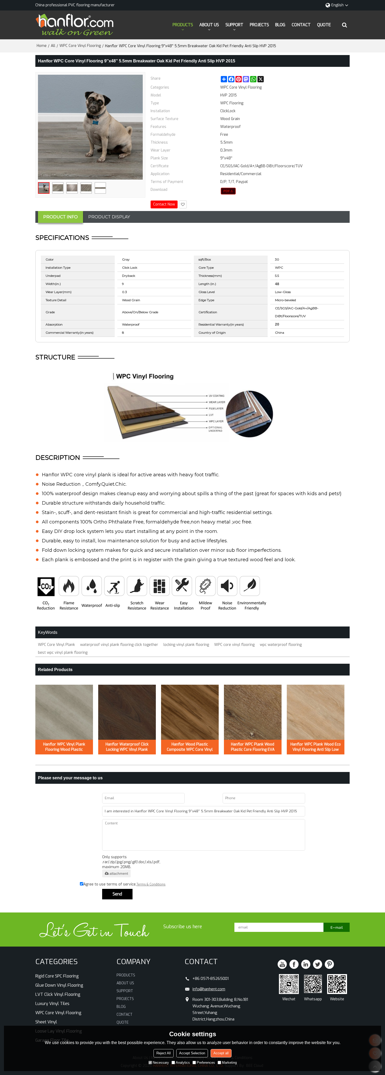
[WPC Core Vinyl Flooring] (228, 191)
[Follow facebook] (294, 964)
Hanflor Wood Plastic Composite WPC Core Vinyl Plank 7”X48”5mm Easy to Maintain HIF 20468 (190, 747)
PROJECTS (259, 25)
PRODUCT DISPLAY (109, 216)
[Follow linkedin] (305, 964)
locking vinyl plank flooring (186, 644)
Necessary (161, 1063)
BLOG (280, 25)
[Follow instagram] (329, 964)
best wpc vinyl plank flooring (62, 652)
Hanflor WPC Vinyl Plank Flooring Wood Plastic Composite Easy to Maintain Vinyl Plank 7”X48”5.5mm (64, 747)
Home (42, 45)
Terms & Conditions (151, 884)
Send (117, 894)
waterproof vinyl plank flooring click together (119, 644)
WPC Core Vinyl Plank (56, 644)
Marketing (229, 1063)
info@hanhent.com (208, 989)
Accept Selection (192, 1053)
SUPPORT (234, 25)
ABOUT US (209, 25)
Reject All (163, 1053)
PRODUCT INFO (60, 216)
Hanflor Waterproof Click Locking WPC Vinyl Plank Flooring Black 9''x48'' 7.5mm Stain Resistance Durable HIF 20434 (127, 747)
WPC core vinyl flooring (234, 644)
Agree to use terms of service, (124, 884)
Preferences (206, 1063)
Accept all (221, 1053)
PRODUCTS (183, 25)
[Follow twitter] (317, 964)
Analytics (183, 1063)
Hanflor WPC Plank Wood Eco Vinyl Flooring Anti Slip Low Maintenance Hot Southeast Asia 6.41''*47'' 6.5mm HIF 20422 (315, 747)
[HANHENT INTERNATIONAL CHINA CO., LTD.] (74, 25)
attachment (118, 873)
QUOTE (324, 25)
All (53, 45)
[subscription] (336, 927)
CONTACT (301, 25)
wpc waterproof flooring (281, 644)
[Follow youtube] (282, 964)
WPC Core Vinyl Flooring (80, 45)
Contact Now (164, 204)
